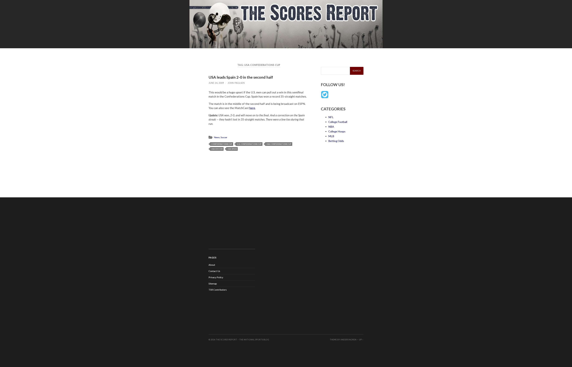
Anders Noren (348, 339)
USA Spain (232, 149)
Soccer (224, 137)
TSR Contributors (218, 289)
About (212, 264)
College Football (337, 121)
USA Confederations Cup (278, 144)
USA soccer (217, 149)
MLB (331, 136)
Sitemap (213, 283)
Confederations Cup (221, 144)
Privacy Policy (216, 277)
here (252, 108)
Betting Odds (336, 141)
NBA (331, 126)
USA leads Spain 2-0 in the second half (241, 77)
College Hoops (336, 131)
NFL (331, 117)
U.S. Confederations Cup (249, 144)
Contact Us (214, 271)
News (217, 137)
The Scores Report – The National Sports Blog (242, 339)
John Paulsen (236, 83)
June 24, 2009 (216, 83)
